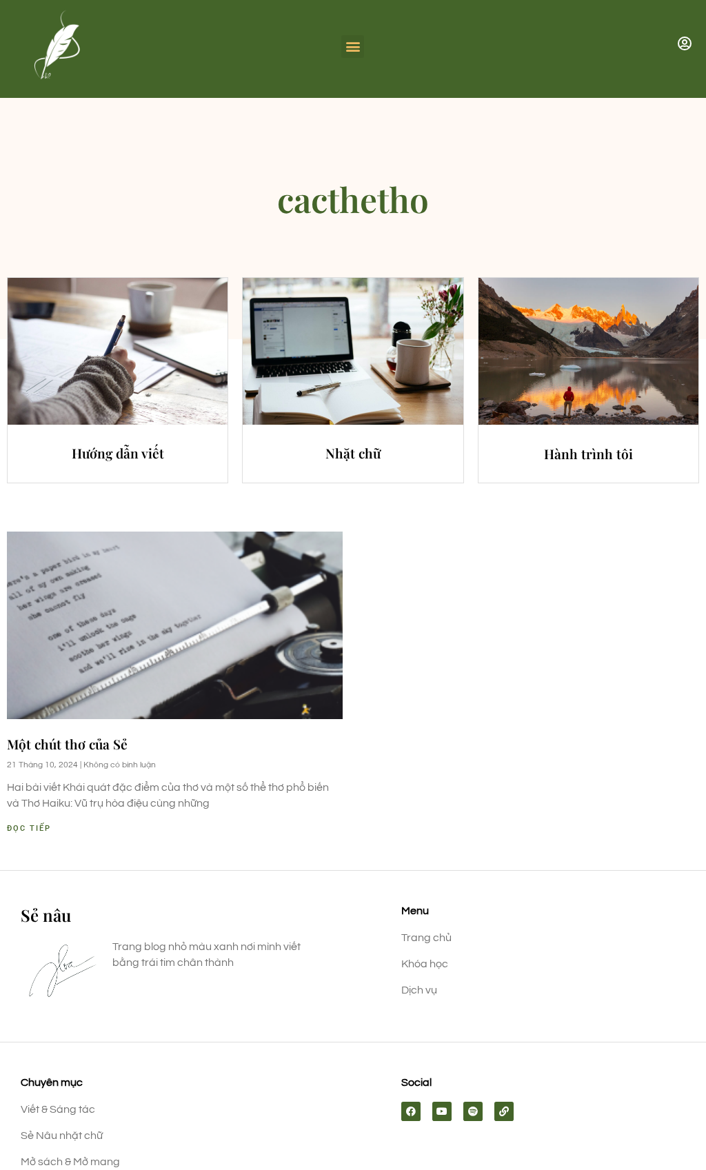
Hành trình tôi (588, 454)
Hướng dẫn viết (118, 453)
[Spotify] (473, 1111)
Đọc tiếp (29, 828)
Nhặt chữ (353, 453)
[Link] (504, 1111)
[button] (352, 46)
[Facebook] (411, 1111)
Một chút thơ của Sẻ (67, 744)
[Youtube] (442, 1111)
